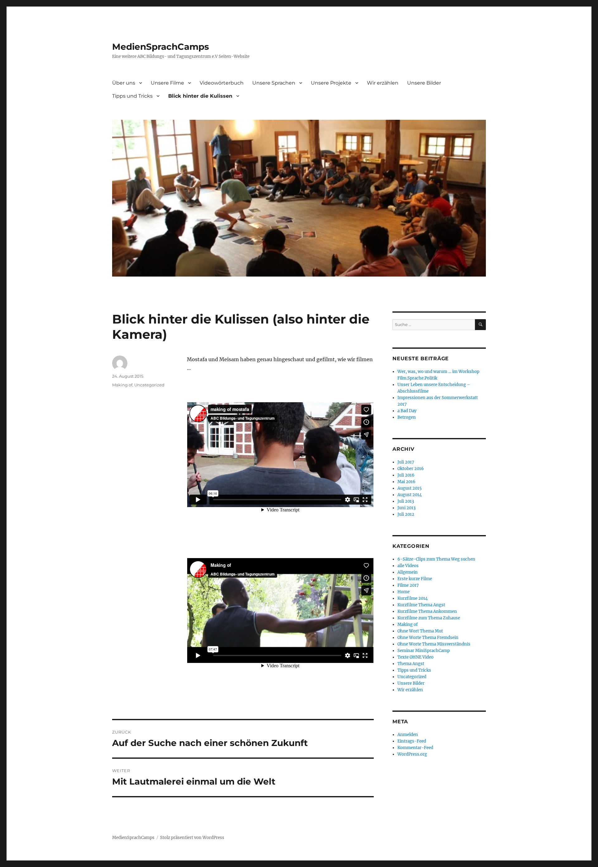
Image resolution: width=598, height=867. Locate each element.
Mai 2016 (406, 481)
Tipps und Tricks (132, 96)
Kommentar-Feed (415, 747)
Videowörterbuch (222, 83)
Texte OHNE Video (415, 657)
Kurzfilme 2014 (412, 598)
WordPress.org (412, 754)
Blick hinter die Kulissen (200, 96)
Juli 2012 (405, 514)
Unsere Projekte (331, 83)
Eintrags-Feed (411, 741)
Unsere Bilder (424, 83)
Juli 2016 (406, 475)
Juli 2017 (405, 462)
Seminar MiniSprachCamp (423, 650)
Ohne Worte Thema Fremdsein (427, 637)
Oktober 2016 (410, 468)
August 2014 (409, 494)
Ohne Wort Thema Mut (420, 631)
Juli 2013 (405, 501)
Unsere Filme (167, 83)
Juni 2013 (406, 507)
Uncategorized (149, 384)
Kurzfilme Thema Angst (421, 605)
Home (403, 591)
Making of (122, 384)
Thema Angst (410, 663)
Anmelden (407, 734)
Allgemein (407, 572)
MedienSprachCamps (160, 46)
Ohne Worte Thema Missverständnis (433, 644)
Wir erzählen (382, 83)
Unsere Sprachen (273, 83)
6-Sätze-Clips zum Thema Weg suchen (436, 559)
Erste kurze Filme (414, 578)
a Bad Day (406, 410)
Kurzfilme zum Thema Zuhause (428, 618)
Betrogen (406, 417)
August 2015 (409, 488)
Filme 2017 (408, 585)
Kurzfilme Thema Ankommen (427, 611)
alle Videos (408, 565)
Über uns (123, 83)
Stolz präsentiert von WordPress (192, 837)
